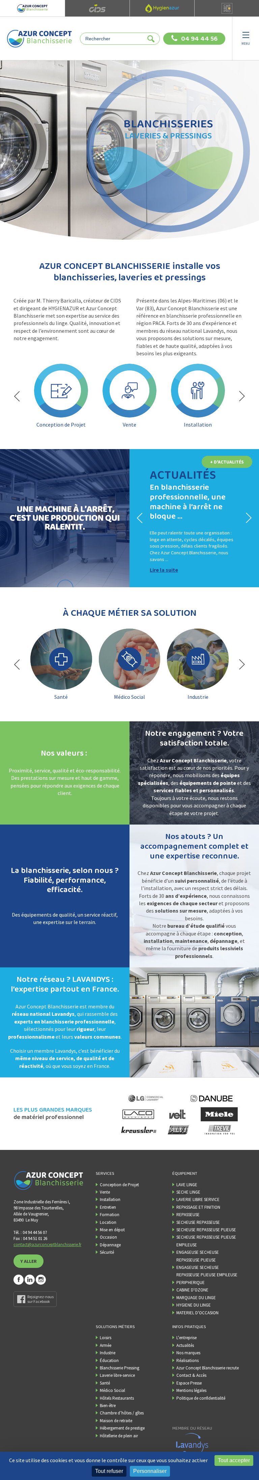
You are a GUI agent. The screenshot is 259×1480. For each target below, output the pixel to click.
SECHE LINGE (188, 1192)
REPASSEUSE (188, 1214)
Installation (110, 1199)
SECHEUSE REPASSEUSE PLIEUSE (206, 1230)
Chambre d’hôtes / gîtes (122, 1413)
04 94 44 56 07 (199, 39)
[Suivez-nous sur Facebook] (18, 1280)
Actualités (185, 1345)
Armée (105, 1345)
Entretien (108, 1207)
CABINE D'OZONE (192, 1290)
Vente (105, 1192)
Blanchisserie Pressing (119, 1368)
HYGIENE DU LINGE (193, 1305)
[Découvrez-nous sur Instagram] (41, 1280)
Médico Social (112, 1390)
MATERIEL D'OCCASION (197, 1313)
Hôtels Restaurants (117, 1398)
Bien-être (108, 1405)
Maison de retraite (116, 1421)
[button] (17, 396)
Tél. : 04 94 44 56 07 (30, 1232)
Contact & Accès (191, 1375)
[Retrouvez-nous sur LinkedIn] (30, 1280)
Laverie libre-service (117, 1375)
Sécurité (107, 1252)
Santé (105, 1383)
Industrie (107, 1353)
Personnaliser (150, 1471)
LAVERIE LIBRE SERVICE (198, 1199)
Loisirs (105, 1338)
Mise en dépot (112, 1230)
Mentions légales (191, 1390)
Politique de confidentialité (200, 1398)
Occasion (108, 1237)
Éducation (109, 1360)
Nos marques (188, 1353)
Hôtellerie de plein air (119, 1436)
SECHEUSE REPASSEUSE (198, 1222)
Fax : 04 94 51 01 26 (30, 1238)
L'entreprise (186, 1338)
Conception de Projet (119, 1185)
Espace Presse (189, 1383)
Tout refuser (109, 1471)
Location (108, 1222)
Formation (109, 1214)
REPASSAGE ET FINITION (198, 1207)
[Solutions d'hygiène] (162, 8)
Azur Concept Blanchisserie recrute (207, 1368)
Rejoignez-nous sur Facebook (40, 1299)
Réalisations (187, 1360)
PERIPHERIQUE (190, 1282)
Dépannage (110, 1245)
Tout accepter (234, 1460)
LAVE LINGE (186, 1185)
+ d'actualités (227, 462)
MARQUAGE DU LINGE (196, 1298)
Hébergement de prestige (122, 1428)
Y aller (28, 1261)
